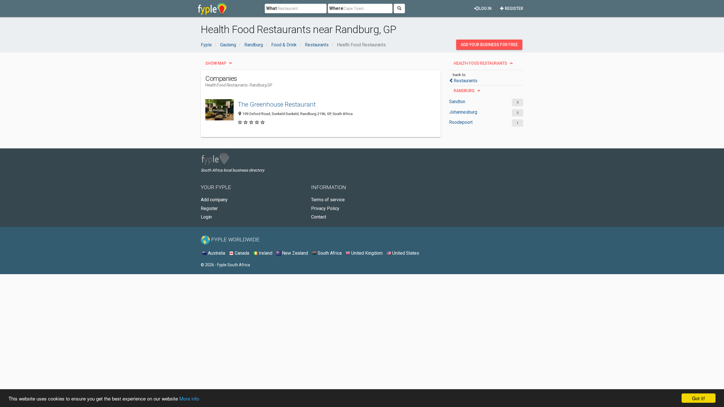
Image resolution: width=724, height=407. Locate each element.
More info (189, 398)
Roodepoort (461, 122)
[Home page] (212, 8)
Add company (214, 199)
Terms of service (328, 199)
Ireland (265, 253)
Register (513, 8)
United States (405, 253)
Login (206, 217)
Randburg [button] (464, 90)
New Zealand (294, 253)
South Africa (329, 253)
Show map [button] (215, 63)
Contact (318, 217)
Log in (485, 8)
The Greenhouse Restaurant (277, 104)
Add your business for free (489, 44)
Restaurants (465, 80)
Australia (216, 253)
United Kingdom (366, 253)
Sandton (457, 101)
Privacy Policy (325, 208)
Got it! (698, 398)
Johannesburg (463, 112)
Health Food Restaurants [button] (480, 63)
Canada (241, 253)
